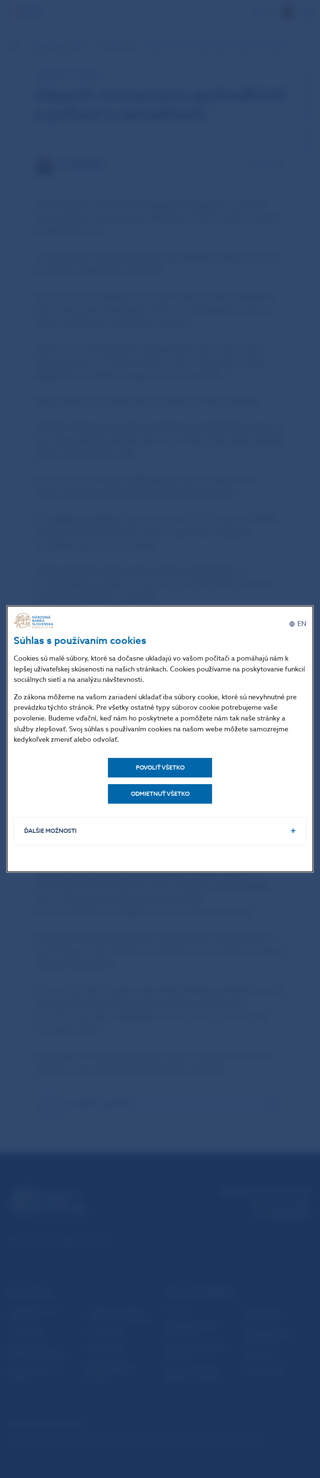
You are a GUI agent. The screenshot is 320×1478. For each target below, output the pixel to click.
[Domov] (34, 621)
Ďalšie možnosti (50, 831)
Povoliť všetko (160, 767)
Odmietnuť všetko (160, 794)
